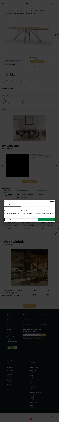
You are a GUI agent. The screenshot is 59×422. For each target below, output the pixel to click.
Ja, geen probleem (46, 219)
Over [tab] (47, 204)
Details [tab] (29, 204)
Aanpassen (29, 219)
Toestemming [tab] (12, 204)
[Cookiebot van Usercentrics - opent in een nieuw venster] (49, 201)
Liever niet (12, 219)
